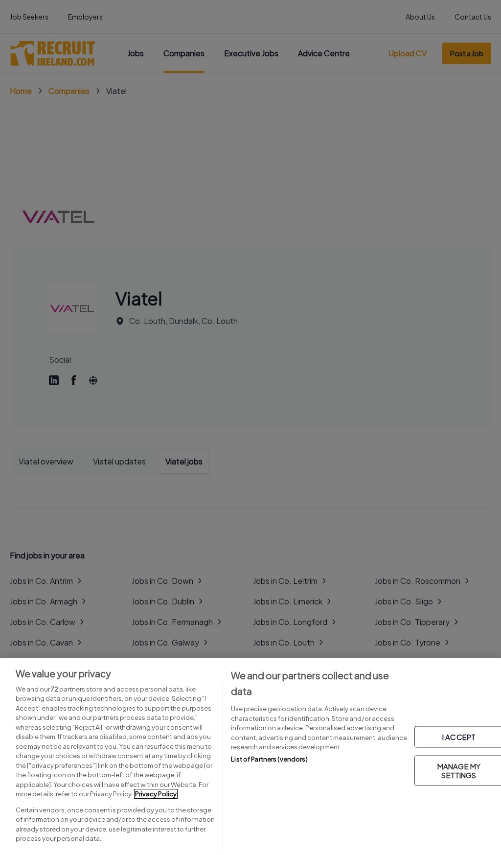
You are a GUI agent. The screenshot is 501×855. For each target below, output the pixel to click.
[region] (250, 756)
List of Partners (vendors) (269, 759)
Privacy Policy (156, 794)
